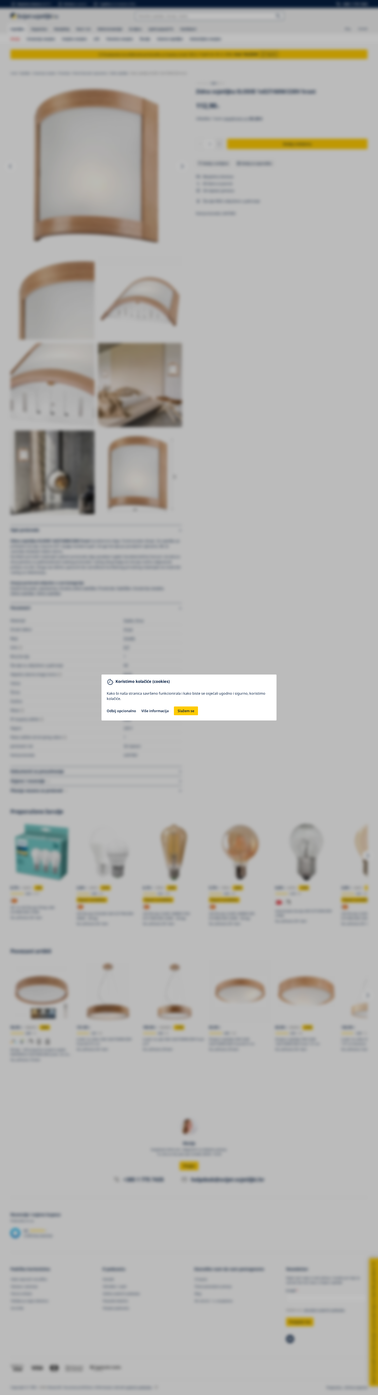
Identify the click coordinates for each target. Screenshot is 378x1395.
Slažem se (186, 710)
